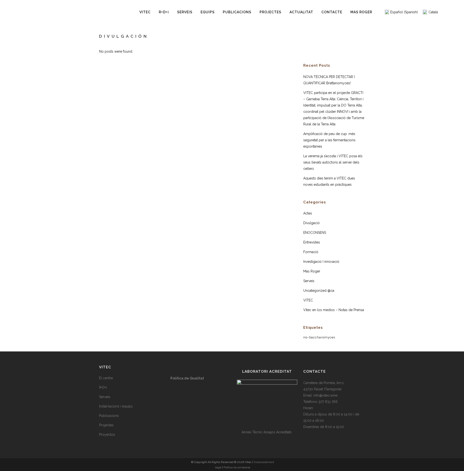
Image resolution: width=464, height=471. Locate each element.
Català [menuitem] (433, 12)
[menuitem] (401, 12)
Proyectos (107, 434)
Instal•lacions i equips (116, 406)
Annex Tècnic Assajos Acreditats (267, 432)
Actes (307, 213)
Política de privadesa (237, 467)
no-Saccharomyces (319, 337)
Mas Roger (311, 271)
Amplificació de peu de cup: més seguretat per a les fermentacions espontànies (329, 140)
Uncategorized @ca (318, 291)
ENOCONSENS (314, 233)
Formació (310, 252)
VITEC (308, 300)
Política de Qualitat (187, 378)
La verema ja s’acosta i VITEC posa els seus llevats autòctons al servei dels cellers (332, 162)
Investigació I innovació (321, 262)
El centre (106, 378)
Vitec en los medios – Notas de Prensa (333, 310)
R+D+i (103, 387)
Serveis (308, 281)
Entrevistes (311, 242)
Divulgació (311, 223)
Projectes (106, 425)
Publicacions (109, 416)
